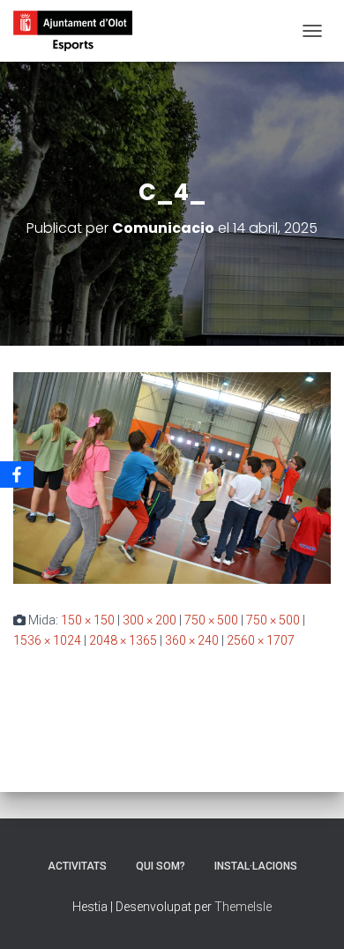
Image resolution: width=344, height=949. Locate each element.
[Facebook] (17, 474)
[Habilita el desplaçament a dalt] (309, 914)
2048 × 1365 (123, 640)
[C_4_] (172, 477)
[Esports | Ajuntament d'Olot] (79, 31)
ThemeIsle (243, 907)
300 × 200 (149, 620)
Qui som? (160, 866)
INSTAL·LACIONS (255, 866)
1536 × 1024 (47, 640)
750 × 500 (211, 620)
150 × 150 (88, 620)
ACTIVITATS (77, 866)
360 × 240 (192, 640)
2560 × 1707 (261, 640)
